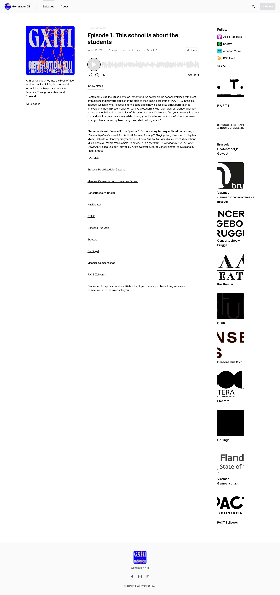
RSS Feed (229, 58)
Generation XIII (21, 6)
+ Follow (267, 6)
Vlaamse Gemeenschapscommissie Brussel (113, 181)
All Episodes (33, 103)
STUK (91, 216)
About (64, 6)
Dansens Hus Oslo (98, 227)
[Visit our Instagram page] (140, 576)
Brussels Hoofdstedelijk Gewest (106, 169)
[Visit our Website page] (147, 576)
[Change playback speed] (104, 75)
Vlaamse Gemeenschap (101, 262)
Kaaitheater (94, 204)
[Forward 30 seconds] (97, 75)
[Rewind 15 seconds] (91, 75)
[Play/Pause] (94, 64)
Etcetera (92, 239)
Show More (33, 96)
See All (221, 65)
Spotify (227, 44)
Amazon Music (232, 51)
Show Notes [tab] (95, 86)
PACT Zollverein (97, 274)
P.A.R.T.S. (93, 157)
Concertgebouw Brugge (102, 192)
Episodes (48, 6)
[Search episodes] (253, 6)
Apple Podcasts (232, 36)
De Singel (93, 251)
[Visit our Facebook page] (132, 576)
